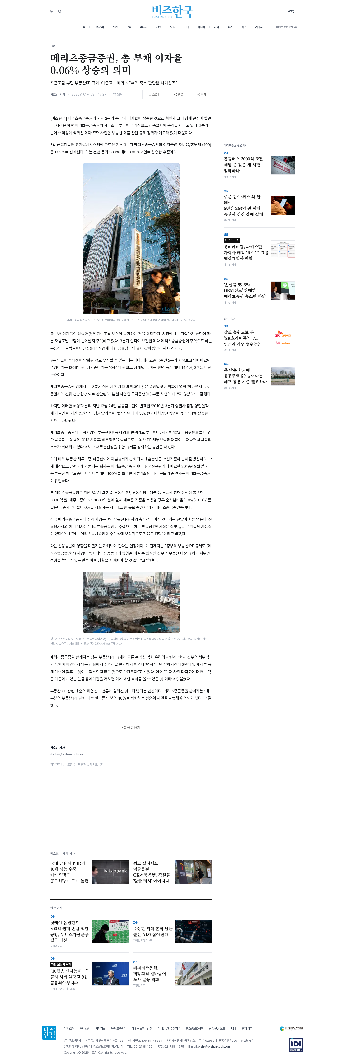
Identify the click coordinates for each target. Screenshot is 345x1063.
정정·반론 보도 (217, 1028)
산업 (115, 27)
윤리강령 (85, 1028)
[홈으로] (49, 1033)
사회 (216, 27)
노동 (172, 27)
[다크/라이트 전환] (51, 11)
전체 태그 (247, 1028)
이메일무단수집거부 (169, 1028)
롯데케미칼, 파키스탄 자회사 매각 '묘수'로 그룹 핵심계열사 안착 (246, 249)
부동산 (144, 27)
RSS (233, 1028)
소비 (186, 27)
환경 (230, 27)
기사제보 (100, 1028)
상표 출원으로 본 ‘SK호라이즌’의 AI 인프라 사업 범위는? (242, 338)
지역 (243, 27)
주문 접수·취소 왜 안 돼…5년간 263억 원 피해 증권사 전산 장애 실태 (243, 205)
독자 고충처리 (119, 1028)
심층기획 (99, 27)
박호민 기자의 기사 (62, 853)
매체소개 (69, 1028)
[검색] (59, 11)
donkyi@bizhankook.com (67, 754)
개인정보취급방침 (142, 1028)
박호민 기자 (57, 94)
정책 (158, 27)
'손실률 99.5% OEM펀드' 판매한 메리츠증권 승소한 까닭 (245, 290)
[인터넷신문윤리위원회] (291, 1029)
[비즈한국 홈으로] (172, 11)
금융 (128, 27)
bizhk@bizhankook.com (214, 1046)
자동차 (201, 27)
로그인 (291, 11)
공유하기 (133, 727)
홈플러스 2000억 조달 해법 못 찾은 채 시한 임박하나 (243, 164)
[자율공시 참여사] (296, 1045)
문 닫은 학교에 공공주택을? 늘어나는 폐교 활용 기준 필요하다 (245, 376)
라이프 (259, 27)
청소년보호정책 (194, 1028)
